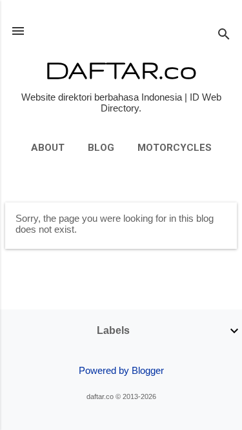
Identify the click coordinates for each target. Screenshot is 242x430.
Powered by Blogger (121, 370)
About (48, 147)
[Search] (224, 35)
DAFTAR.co (121, 69)
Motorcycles (174, 147)
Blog (101, 147)
